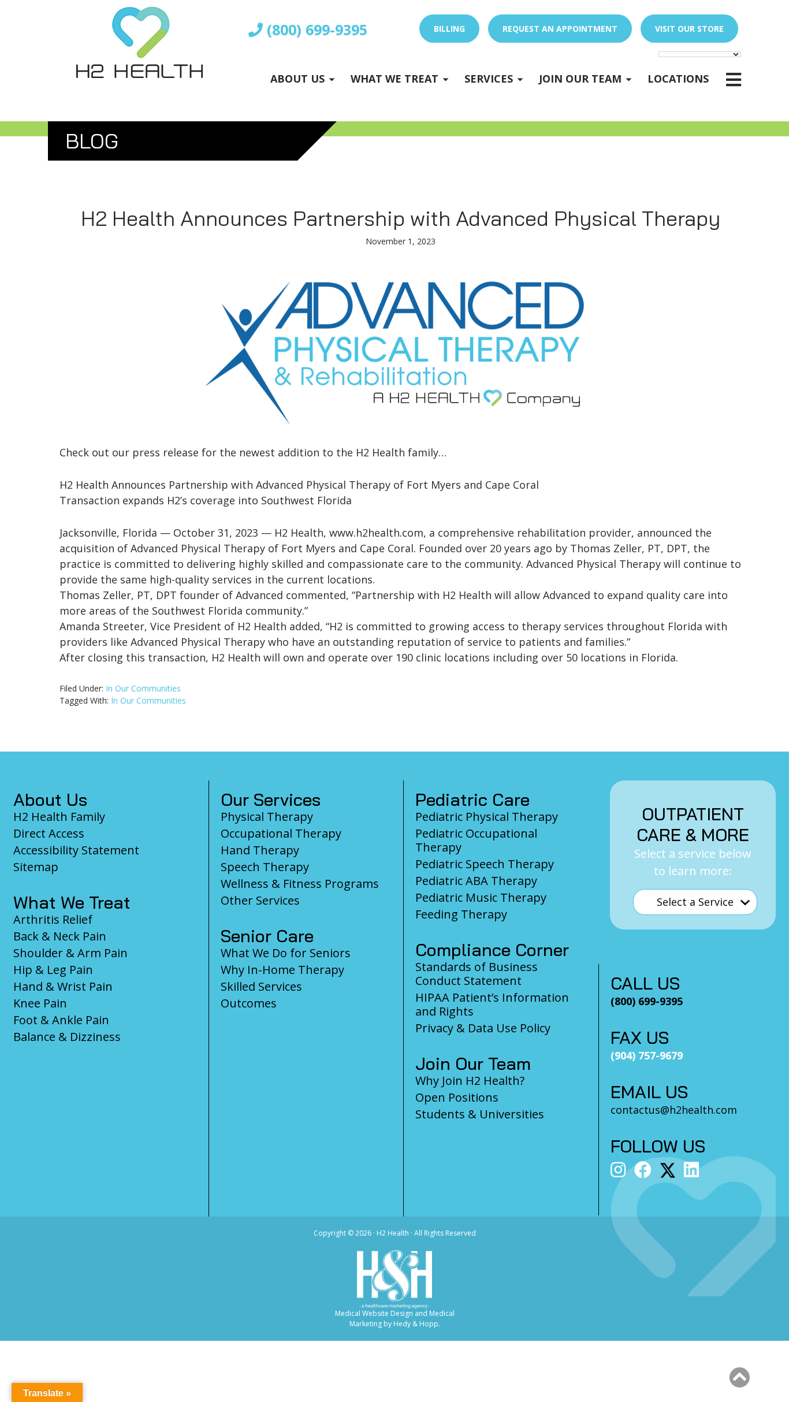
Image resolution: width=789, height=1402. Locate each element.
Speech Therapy (265, 867)
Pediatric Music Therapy (480, 897)
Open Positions (456, 1097)
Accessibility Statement (76, 850)
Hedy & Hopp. (416, 1324)
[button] (739, 1377)
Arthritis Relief (52, 919)
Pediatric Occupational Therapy (476, 840)
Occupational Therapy (281, 833)
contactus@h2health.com (674, 1110)
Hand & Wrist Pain (63, 986)
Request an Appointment (560, 28)
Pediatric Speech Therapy (484, 864)
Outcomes (249, 1003)
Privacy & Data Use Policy (482, 1028)
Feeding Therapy (461, 914)
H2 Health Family (59, 816)
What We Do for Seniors (286, 953)
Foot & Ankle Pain (61, 1020)
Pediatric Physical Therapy (486, 816)
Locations (678, 78)
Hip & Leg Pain (53, 969)
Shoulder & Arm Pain (70, 953)
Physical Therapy (267, 816)
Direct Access (48, 833)
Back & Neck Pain (59, 936)
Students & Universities (479, 1114)
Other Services (260, 900)
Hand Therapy (260, 850)
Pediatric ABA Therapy (476, 880)
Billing (449, 28)
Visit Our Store (689, 28)
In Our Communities (143, 688)
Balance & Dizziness (67, 1036)
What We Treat (394, 78)
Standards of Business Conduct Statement (476, 973)
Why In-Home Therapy (282, 969)
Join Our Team (580, 78)
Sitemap (35, 867)
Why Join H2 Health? (469, 1080)
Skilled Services (261, 986)
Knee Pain (40, 1003)
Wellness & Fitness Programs (300, 883)
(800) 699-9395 (315, 29)
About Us (297, 78)
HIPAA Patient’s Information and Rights (492, 1004)
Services (488, 78)
